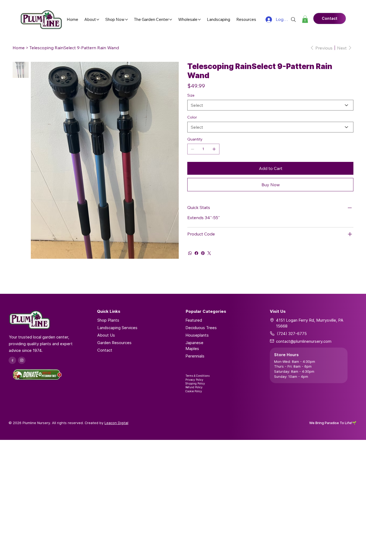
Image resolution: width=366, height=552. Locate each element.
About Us (106, 335)
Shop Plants (108, 320)
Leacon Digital (116, 423)
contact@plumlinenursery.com (303, 341)
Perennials (194, 356)
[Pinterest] (203, 253)
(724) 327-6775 (292, 333)
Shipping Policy (195, 383)
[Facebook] (196, 253)
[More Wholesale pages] (199, 19)
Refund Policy (194, 387)
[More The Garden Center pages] (170, 19)
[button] (305, 19)
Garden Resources (114, 342)
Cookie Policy (193, 391)
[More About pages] (97, 19)
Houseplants (197, 335)
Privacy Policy (194, 379)
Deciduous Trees (201, 327)
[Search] (293, 19)
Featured (193, 320)
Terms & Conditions (197, 375)
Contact (104, 350)
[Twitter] (209, 253)
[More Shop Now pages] (126, 19)
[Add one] (214, 149)
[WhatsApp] (190, 253)
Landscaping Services (117, 327)
